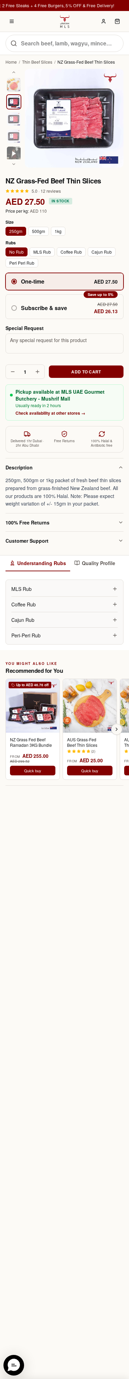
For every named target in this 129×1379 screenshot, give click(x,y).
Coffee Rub (71, 252)
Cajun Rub (102, 252)
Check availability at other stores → (50, 413)
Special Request (25, 328)
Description (19, 467)
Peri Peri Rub (21, 263)
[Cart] (117, 21)
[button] (64, 306)
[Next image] (14, 164)
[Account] (103, 21)
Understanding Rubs (41, 563)
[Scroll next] (116, 729)
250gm (15, 231)
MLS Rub (42, 252)
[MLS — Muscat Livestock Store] (65, 21)
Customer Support (27, 540)
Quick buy (32, 770)
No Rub (16, 252)
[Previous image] (14, 72)
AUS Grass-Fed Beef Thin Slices (82, 742)
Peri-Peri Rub (26, 635)
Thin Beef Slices (37, 62)
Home (11, 62)
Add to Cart (86, 372)
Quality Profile (98, 563)
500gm (38, 231)
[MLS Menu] (12, 21)
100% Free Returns (28, 522)
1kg (58, 231)
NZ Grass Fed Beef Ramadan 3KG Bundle (31, 742)
